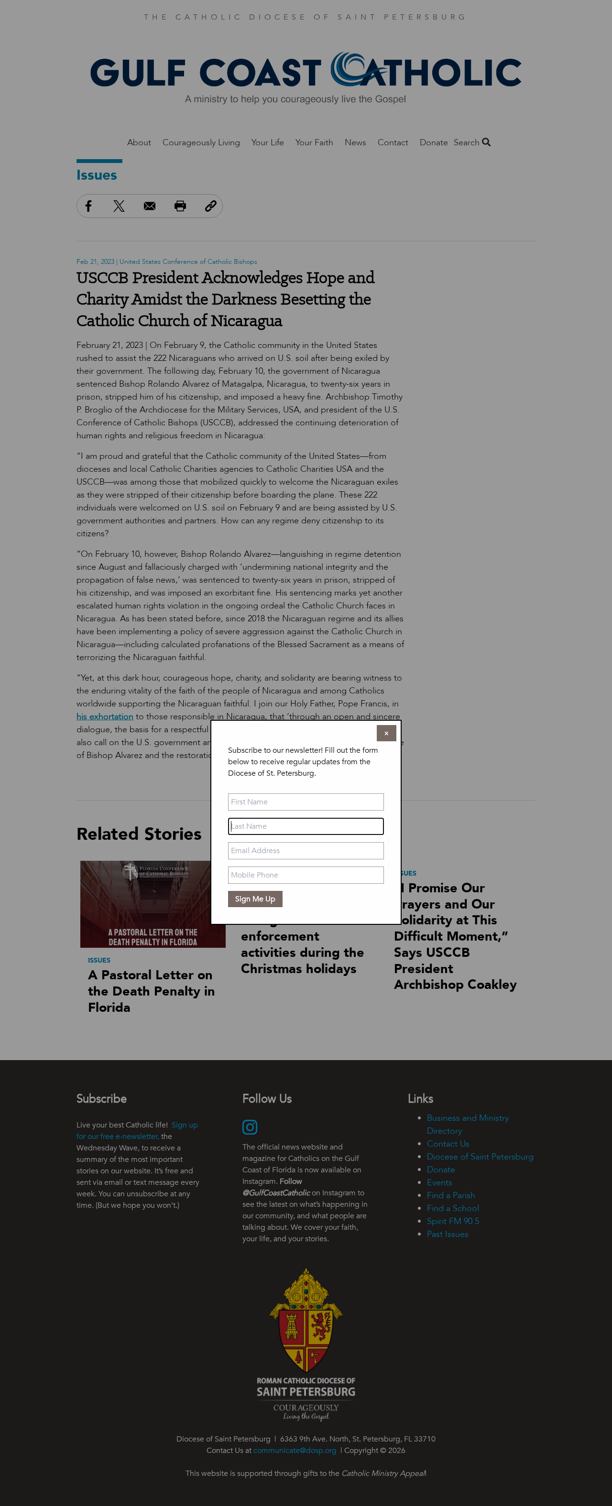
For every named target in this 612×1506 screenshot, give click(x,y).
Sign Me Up (255, 899)
